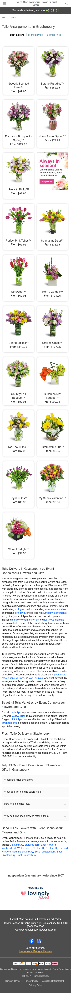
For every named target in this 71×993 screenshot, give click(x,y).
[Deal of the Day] (52, 173)
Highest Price (35, 34)
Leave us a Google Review (35, 951)
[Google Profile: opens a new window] (39, 940)
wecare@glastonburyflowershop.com (35, 929)
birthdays (20, 612)
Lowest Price (54, 34)
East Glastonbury (26, 855)
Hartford (63, 848)
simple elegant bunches (25, 619)
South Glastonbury (22, 851)
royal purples (35, 678)
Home (4, 17)
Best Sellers (17, 34)
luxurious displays (54, 619)
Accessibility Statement (53, 981)
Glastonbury (16, 844)
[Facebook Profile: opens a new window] (31, 940)
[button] (64, 985)
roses (22, 671)
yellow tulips (19, 715)
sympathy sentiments (54, 612)
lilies (29, 671)
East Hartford (31, 844)
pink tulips (16, 719)
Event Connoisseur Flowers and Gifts (36, 3)
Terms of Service (13, 981)
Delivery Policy (36, 985)
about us (43, 749)
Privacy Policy (31, 981)
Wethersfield (9, 848)
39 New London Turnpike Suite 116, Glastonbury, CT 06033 (35, 923)
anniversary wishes (56, 609)
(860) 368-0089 (35, 926)
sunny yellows (16, 678)
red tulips (16, 712)
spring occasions (24, 609)
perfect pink (57, 633)
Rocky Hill (38, 848)
